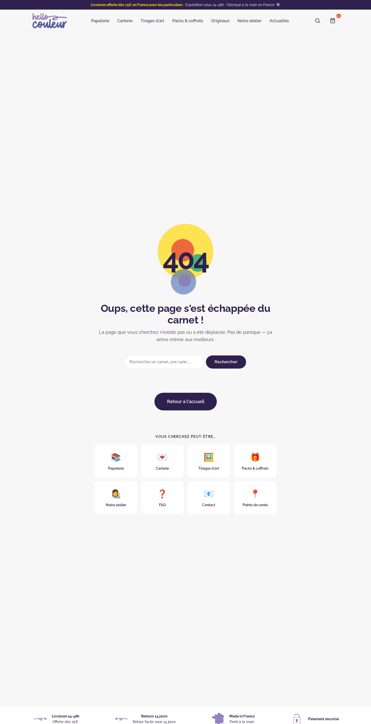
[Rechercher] (318, 20)
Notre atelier (249, 20)
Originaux (220, 20)
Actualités (279, 20)
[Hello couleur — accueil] (49, 21)
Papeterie (100, 20)
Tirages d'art (152, 20)
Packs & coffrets (187, 20)
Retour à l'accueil (185, 401)
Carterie (124, 20)
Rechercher (226, 361)
